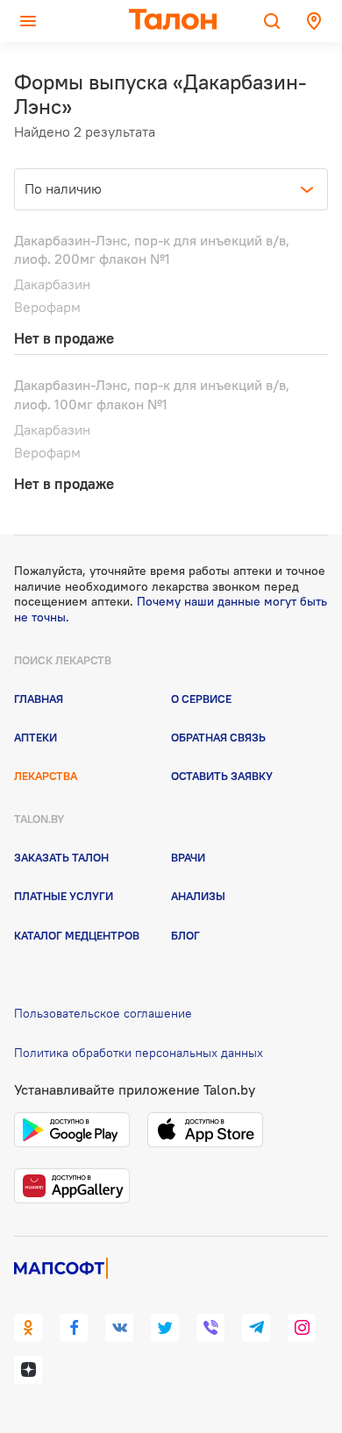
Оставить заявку (222, 776)
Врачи (188, 857)
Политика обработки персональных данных (138, 1053)
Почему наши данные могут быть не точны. (170, 609)
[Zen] (28, 1370)
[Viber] (210, 1328)
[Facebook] (74, 1328)
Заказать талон (61, 857)
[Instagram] (302, 1328)
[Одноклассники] (28, 1328)
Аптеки (35, 737)
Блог (185, 935)
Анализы (198, 896)
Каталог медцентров (76, 935)
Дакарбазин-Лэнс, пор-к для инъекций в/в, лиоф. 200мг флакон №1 (151, 249)
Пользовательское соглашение (103, 1013)
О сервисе (201, 699)
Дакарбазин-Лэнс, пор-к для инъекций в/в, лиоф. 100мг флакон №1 (151, 394)
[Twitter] (165, 1328)
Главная (38, 699)
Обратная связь (218, 737)
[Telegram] (256, 1328)
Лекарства (45, 776)
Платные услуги (63, 896)
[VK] (119, 1328)
